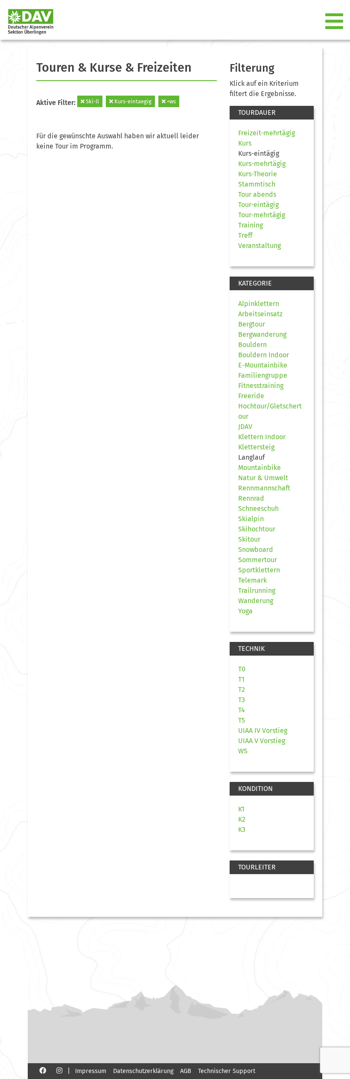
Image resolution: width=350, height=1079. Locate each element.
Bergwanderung (262, 334)
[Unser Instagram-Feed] (59, 1070)
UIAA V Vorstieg (261, 741)
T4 (241, 710)
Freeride (251, 396)
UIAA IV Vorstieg (262, 730)
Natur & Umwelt (263, 478)
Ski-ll (92, 101)
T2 (241, 689)
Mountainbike (259, 468)
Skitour (249, 539)
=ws (171, 101)
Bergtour (251, 324)
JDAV (245, 427)
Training (250, 225)
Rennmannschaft (264, 488)
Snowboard (255, 549)
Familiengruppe (262, 375)
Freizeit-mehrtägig (266, 133)
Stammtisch (256, 184)
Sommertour (257, 560)
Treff (245, 235)
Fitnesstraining (260, 386)
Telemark (252, 580)
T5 (241, 720)
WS (243, 751)
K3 (241, 829)
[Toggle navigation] (335, 21)
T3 (241, 700)
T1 (241, 679)
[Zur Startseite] (27, 21)
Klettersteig (256, 447)
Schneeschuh (258, 509)
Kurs (244, 143)
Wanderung (255, 601)
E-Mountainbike (262, 365)
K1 (241, 809)
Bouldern (252, 345)
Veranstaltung (259, 246)
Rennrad (251, 498)
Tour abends (257, 194)
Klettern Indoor (262, 437)
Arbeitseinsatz (260, 314)
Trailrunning (256, 590)
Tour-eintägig (258, 205)
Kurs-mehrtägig (262, 164)
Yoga (245, 611)
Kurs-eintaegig (132, 101)
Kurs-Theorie (257, 174)
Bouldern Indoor (263, 355)
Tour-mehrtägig (261, 215)
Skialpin (251, 519)
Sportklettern (259, 570)
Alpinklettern (258, 304)
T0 (241, 669)
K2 (241, 819)
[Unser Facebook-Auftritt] (42, 1070)
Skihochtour (256, 529)
